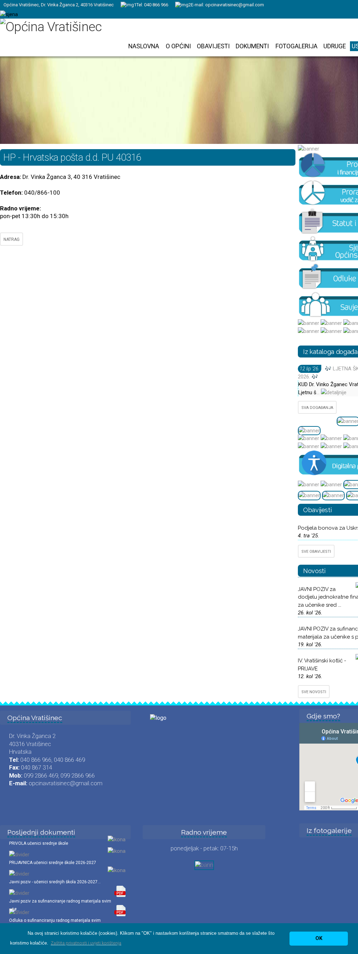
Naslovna (143, 46)
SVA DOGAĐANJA (317, 407)
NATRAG (11, 239)
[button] (86, 943)
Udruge (334, 46)
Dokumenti (252, 46)
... (318, 392)
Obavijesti (213, 46)
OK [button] (318, 938)
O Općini (178, 46)
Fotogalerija (296, 46)
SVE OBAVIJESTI (316, 551)
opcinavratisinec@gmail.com (234, 4)
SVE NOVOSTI (313, 692)
